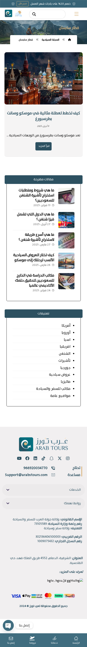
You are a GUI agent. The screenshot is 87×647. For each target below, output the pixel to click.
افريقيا (65, 347)
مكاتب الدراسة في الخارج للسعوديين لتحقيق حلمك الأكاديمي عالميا (34, 280)
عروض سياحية (59, 375)
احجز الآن (22, 4)
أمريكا (66, 326)
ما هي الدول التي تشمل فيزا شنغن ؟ (35, 217)
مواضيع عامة (60, 396)
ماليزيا (65, 382)
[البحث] (34, 14)
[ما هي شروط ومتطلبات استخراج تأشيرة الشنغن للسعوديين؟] (66, 196)
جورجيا (65, 368)
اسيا (67, 340)
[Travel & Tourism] (8, 13)
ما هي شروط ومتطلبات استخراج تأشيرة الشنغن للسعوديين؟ (36, 195)
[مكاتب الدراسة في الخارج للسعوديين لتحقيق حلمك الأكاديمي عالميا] (66, 281)
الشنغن (64, 354)
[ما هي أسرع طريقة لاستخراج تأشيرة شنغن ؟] (66, 240)
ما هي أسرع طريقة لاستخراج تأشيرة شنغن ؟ (36, 237)
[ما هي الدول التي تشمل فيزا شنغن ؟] (66, 220)
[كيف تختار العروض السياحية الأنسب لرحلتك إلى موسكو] (66, 261)
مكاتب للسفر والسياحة (53, 389)
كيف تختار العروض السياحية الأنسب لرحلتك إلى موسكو (33, 257)
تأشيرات (64, 361)
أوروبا (66, 333)
